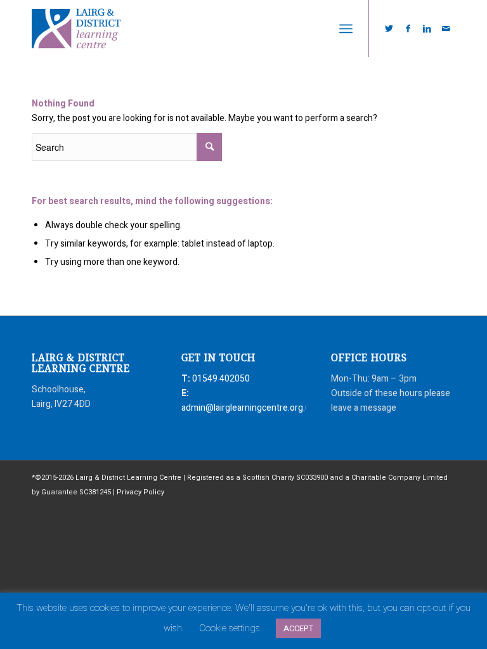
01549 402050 (221, 378)
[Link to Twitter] (388, 28)
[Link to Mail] (445, 28)
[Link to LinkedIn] (426, 28)
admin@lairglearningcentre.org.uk (248, 407)
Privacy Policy (140, 492)
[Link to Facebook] (407, 28)
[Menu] (346, 28)
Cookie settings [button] (229, 628)
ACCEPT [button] (298, 628)
